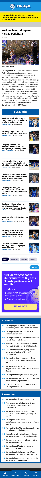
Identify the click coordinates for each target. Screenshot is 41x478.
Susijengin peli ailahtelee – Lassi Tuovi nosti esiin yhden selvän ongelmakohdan (14, 120)
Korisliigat (14, 259)
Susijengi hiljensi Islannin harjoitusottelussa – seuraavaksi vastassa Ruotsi (14, 206)
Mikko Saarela (6, 180)
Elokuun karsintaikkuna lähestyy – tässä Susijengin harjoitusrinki (13, 245)
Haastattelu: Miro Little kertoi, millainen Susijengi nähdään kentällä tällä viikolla (15, 163)
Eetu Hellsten (6, 124)
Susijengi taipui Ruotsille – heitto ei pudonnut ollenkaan (15, 132)
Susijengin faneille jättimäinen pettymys (15, 218)
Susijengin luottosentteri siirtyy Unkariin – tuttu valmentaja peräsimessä (12, 232)
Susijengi (24, 259)
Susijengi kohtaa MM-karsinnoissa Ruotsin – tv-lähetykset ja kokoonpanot (14, 146)
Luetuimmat (9, 394)
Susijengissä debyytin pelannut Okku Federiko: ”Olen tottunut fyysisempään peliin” (14, 190)
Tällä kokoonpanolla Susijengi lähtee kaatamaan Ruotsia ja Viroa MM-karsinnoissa (15, 176)
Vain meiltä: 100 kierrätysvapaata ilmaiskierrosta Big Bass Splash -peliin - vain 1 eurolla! (20, 17)
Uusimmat (8, 320)
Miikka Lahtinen (7, 150)
